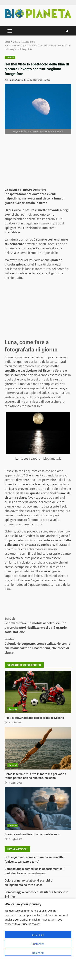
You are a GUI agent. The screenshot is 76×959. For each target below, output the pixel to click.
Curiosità (10, 57)
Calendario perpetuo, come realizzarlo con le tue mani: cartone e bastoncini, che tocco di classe (37, 645)
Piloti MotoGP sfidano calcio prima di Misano (38, 692)
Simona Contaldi (16, 79)
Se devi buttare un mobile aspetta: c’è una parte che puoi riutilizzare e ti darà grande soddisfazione (36, 625)
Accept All (38, 935)
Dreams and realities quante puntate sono (38, 808)
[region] (38, 929)
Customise (38, 944)
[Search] (67, 31)
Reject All (38, 953)
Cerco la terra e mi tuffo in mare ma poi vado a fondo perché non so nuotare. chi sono (38, 748)
